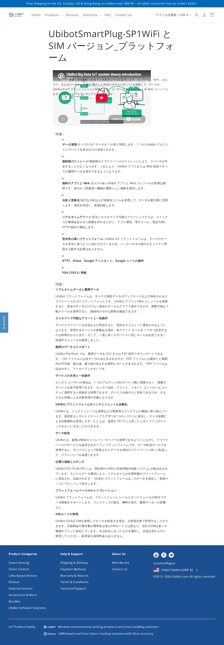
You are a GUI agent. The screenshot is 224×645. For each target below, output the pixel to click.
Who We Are (120, 563)
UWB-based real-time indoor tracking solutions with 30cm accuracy (104, 634)
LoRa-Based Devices (23, 576)
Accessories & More (23, 595)
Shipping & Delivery (74, 563)
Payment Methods (73, 569)
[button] (53, 15)
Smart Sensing (19, 563)
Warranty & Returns (74, 576)
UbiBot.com (180, 576)
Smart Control (19, 569)
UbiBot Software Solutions (27, 608)
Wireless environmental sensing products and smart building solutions (107, 627)
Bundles (14, 601)
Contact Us (120, 569)
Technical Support (73, 588)
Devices (14, 582)
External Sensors (21, 588)
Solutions (90, 15)
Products (52, 15)
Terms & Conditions (74, 582)
